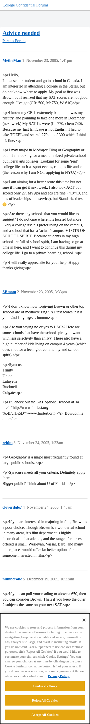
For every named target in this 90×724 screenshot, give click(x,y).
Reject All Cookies (45, 700)
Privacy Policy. (59, 676)
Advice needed (21, 32)
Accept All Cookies (45, 715)
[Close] (84, 620)
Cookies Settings (45, 686)
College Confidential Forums (25, 5)
